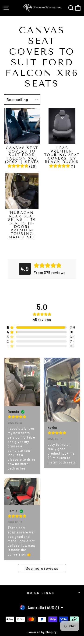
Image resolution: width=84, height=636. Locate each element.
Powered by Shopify (42, 632)
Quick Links (41, 593)
